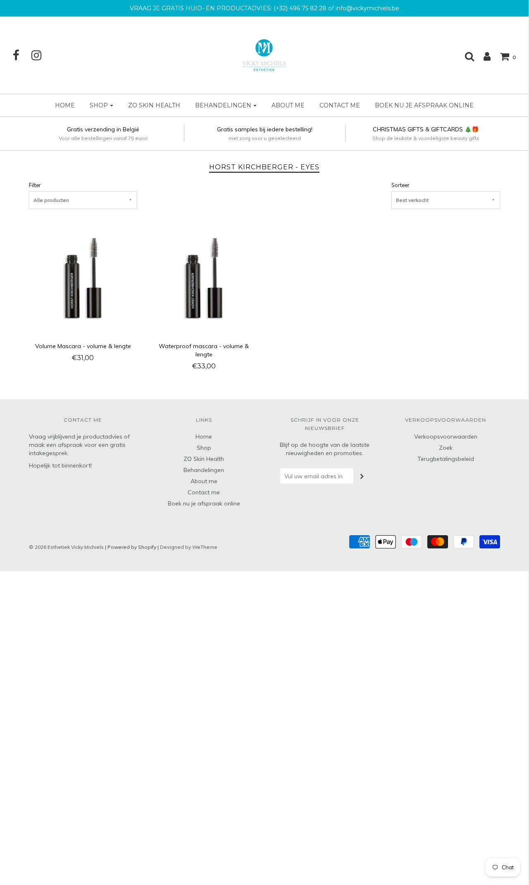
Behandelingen (203, 470)
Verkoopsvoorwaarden (445, 436)
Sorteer (400, 185)
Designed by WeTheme (188, 547)
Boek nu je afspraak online (424, 105)
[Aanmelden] (483, 56)
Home (65, 105)
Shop (204, 447)
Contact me (339, 105)
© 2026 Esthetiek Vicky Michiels (66, 547)
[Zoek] (465, 56)
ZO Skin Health (154, 105)
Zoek (446, 447)
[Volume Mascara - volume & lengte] (83, 279)
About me (288, 105)
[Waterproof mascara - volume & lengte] (204, 279)
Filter (35, 185)
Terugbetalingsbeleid (445, 459)
